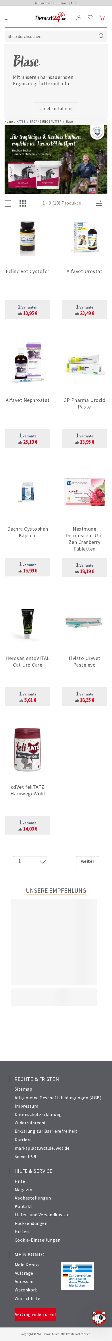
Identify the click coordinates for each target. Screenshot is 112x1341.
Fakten (22, 1231)
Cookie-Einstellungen (38, 1240)
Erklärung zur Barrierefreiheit (46, 1131)
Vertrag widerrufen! (35, 1314)
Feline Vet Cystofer (27, 271)
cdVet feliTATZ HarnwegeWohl (27, 790)
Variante (84, 307)
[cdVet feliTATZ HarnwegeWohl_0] (27, 750)
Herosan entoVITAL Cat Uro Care (27, 661)
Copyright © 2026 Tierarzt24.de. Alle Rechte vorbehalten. (56, 1334)
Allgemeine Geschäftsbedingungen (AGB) (58, 1097)
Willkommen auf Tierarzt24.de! (56, 3)
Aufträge (24, 1273)
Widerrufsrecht (30, 1123)
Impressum (26, 1106)
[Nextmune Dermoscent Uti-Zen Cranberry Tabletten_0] (84, 492)
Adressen (24, 1281)
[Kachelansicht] (24, 203)
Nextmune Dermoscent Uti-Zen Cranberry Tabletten (84, 538)
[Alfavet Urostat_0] (84, 235)
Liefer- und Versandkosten (42, 1214)
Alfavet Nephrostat (28, 400)
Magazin (23, 1189)
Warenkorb (26, 1290)
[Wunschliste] (90, 17)
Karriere (23, 1140)
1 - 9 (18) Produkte (62, 203)
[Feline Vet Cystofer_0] (27, 235)
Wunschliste (27, 1298)
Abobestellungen (33, 1198)
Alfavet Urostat (85, 271)
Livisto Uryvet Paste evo (85, 661)
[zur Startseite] (50, 17)
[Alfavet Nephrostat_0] (27, 363)
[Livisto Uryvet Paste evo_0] (84, 621)
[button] (28, 276)
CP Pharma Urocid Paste (84, 403)
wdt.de (62, 1148)
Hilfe (20, 1181)
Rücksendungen (31, 1223)
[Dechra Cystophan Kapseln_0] (27, 492)
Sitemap (23, 1089)
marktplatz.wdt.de (34, 1148)
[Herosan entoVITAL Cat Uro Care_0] (27, 621)
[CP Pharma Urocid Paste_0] (84, 363)
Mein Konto (27, 1265)
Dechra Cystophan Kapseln (27, 532)
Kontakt (23, 1206)
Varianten (28, 307)
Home (9, 122)
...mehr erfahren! (56, 108)
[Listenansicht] (9, 203)
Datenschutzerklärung (38, 1114)
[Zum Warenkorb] (102, 17)
